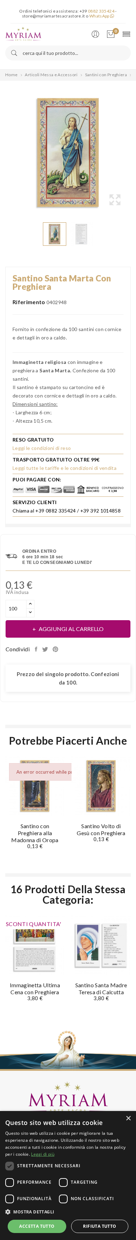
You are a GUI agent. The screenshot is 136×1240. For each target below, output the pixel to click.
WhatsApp (99, 16)
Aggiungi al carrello (71, 628)
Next (132, 152)
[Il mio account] (97, 34)
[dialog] (68, 1175)
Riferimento (29, 302)
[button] (68, 1212)
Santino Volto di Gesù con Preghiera (101, 829)
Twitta (45, 649)
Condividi (36, 649)
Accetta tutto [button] (36, 1226)
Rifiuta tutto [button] (99, 1226)
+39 (97, 11)
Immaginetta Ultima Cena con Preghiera (35, 988)
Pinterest (56, 649)
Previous (3, 152)
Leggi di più (42, 1154)
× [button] (128, 1118)
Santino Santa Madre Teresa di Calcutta (101, 988)
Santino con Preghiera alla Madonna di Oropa (35, 833)
